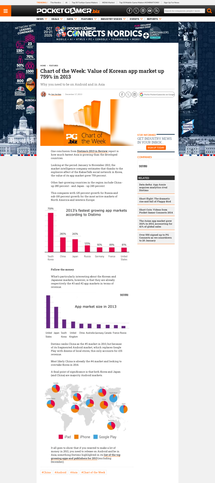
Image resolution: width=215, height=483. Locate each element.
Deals (55, 19)
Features (87, 19)
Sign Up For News (171, 2)
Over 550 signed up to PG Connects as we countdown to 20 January (155, 237)
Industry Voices (111, 19)
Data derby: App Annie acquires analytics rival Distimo (153, 187)
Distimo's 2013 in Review (92, 151)
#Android (60, 472)
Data (70, 19)
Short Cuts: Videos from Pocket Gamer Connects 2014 (156, 211)
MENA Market (108, 2)
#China (46, 472)
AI (66, 2)
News (40, 19)
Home (43, 66)
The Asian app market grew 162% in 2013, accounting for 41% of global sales (155, 223)
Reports (152, 19)
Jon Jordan (56, 94)
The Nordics (55, 2)
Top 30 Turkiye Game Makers (85, 2)
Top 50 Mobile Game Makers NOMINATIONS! (139, 2)
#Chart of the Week (93, 472)
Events (134, 19)
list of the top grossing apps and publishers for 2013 (85, 456)
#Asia (73, 472)
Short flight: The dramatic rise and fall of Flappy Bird (155, 200)
